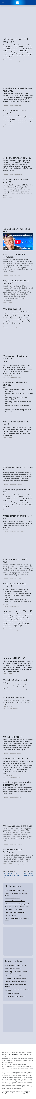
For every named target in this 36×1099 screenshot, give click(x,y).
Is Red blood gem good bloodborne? (15, 978)
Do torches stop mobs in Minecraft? (15, 996)
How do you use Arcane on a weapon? (16, 965)
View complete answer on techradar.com (12, 199)
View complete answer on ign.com (11, 606)
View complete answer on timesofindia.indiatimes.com (15, 865)
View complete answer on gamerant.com (12, 128)
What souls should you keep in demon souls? (16, 894)
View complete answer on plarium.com (12, 439)
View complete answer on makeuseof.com (12, 328)
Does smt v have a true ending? (14, 909)
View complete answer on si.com (10, 708)
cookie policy (7, 1088)
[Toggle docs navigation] (3, 2)
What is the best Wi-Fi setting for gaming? (17, 904)
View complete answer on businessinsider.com (13, 531)
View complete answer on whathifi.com (12, 105)
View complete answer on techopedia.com (12, 630)
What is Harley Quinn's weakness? (14, 912)
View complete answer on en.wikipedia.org (12, 484)
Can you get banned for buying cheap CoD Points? (17, 919)
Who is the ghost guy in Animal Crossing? (17, 981)
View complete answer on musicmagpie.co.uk (13, 61)
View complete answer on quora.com (11, 275)
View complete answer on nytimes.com (12, 578)
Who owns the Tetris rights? (13, 976)
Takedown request (8, 59)
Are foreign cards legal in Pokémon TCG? (16, 907)
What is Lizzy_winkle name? (13, 968)
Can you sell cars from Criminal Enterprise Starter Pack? (11, 875)
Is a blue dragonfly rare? (12, 993)
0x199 (14, 1054)
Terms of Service (17, 1093)
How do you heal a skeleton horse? (15, 901)
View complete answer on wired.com (11, 777)
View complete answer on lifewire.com (12, 377)
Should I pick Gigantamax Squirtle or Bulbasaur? (15, 985)
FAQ (27, 1093)
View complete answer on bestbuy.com (12, 753)
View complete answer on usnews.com (12, 416)
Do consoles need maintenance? (14, 890)
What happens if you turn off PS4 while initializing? (16, 972)
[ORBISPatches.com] (17, 2)
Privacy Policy (5, 1093)
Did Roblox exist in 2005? (12, 898)
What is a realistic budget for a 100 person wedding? (17, 989)
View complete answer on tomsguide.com (12, 174)
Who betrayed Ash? (10, 915)
